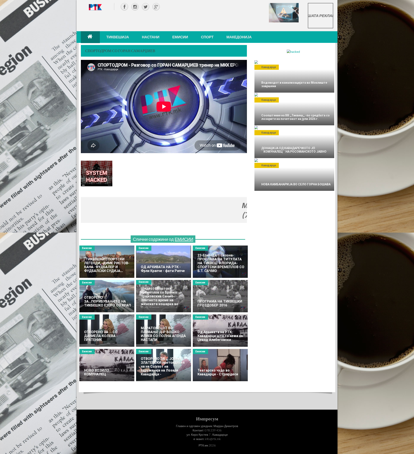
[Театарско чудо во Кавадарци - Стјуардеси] (220, 365)
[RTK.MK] (95, 7)
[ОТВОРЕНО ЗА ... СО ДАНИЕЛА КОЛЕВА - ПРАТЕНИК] (106, 330)
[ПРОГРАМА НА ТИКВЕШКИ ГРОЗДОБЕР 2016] (220, 296)
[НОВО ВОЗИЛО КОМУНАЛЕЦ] (106, 365)
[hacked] (293, 51)
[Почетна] (90, 37)
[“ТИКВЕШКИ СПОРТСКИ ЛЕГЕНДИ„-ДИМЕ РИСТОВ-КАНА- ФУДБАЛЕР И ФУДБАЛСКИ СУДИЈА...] (106, 262)
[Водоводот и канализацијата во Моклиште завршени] (294, 76)
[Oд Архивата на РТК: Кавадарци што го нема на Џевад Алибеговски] (220, 330)
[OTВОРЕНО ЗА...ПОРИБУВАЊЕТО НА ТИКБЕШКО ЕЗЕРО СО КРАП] (106, 296)
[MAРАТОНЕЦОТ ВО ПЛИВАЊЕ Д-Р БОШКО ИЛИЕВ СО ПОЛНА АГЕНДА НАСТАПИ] (163, 330)
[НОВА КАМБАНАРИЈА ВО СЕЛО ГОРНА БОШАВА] (294, 175)
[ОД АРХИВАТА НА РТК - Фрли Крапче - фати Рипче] (163, 262)
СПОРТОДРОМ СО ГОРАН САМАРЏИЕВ (120, 50)
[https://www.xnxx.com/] (284, 12)
